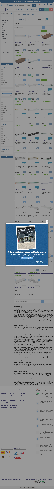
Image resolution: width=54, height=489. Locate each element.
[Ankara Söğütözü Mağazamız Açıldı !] (27, 264)
